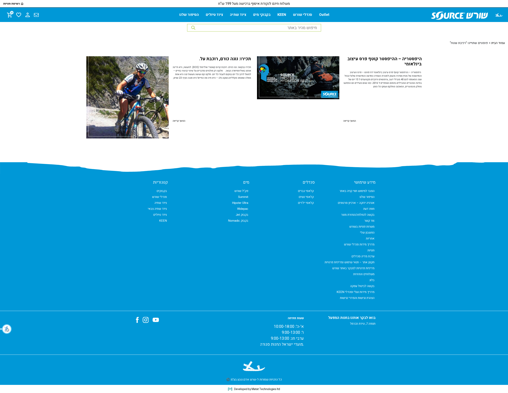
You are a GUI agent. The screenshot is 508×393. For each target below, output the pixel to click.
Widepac (242, 209)
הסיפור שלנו (189, 14)
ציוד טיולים (214, 14)
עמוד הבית (498, 43)
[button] (6, 329)
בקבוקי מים (261, 14)
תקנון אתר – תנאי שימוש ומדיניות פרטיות (349, 262)
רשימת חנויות (11, 3)
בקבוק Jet (242, 215)
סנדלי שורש (302, 14)
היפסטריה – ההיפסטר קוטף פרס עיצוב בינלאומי (384, 61)
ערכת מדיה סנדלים (362, 256)
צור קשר (369, 220)
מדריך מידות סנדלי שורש (359, 244)
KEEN (281, 14)
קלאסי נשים (306, 197)
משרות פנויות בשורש (361, 226)
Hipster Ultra (240, 203)
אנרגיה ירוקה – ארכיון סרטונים (356, 203)
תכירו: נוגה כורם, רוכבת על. (225, 58)
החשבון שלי (367, 232)
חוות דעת (368, 209)
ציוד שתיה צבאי (157, 209)
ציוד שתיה (238, 14)
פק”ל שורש (241, 191)
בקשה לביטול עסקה (362, 286)
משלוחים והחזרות (363, 274)
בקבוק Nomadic (238, 220)
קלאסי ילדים (306, 203)
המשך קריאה (349, 121)
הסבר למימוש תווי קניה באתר (357, 191)
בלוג (371, 280)
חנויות (371, 250)
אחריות (370, 238)
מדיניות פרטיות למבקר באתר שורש (353, 268)
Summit (243, 197)
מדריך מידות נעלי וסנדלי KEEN (355, 292)
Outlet (324, 14)
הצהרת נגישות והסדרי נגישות (357, 298)
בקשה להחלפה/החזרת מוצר (357, 215)
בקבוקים (162, 191)
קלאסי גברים (306, 191)
